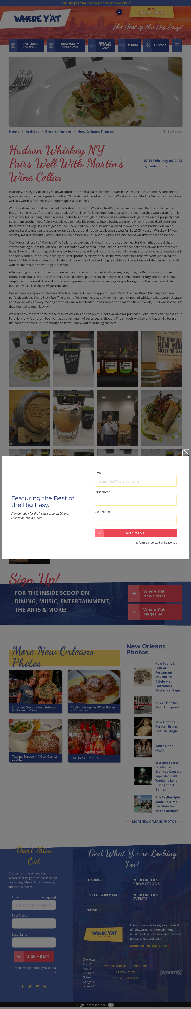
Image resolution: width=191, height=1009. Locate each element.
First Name (102, 492)
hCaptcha (170, 542)
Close (186, 453)
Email (98, 473)
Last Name (102, 511)
